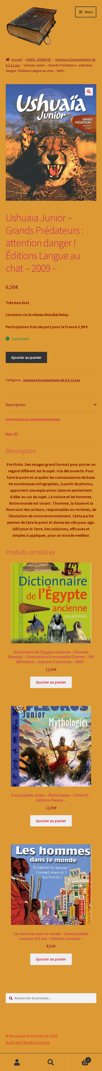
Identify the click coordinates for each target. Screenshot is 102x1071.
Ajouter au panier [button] (51, 682)
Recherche (51, 1062)
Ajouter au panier (26, 357)
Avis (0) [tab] (12, 433)
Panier (78, 1058)
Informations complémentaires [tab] (33, 419)
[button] (89, 92)
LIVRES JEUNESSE (38, 59)
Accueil (16, 59)
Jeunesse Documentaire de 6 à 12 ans (51, 380)
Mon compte (17, 1062)
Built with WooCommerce (28, 1042)
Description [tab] (16, 404)
